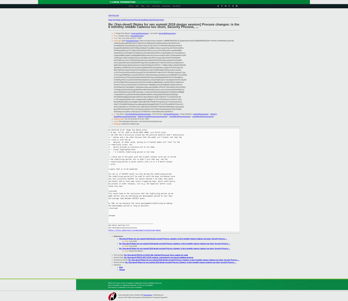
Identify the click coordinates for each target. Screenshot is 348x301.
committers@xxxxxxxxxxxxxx (179, 116)
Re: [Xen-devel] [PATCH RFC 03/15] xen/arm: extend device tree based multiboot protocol (158, 257)
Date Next (120, 20)
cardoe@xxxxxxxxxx (200, 114)
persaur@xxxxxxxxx (171, 114)
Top (110, 15)
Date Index (149, 20)
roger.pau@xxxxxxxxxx (139, 33)
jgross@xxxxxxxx (137, 36)
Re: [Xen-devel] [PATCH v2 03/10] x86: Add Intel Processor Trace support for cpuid (156, 255)
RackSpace (147, 295)
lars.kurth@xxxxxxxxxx (167, 33)
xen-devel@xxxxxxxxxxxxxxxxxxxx (138, 114)
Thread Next (139, 20)
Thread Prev (129, 20)
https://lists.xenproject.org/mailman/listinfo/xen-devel (134, 230)
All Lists (115, 15)
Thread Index (159, 20)
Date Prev (112, 20)
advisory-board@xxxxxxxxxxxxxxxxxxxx (152, 116)
